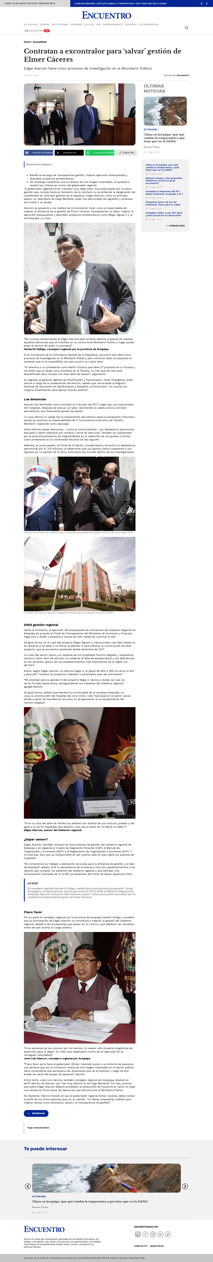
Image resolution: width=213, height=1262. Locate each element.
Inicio (27, 42)
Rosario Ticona (152, 147)
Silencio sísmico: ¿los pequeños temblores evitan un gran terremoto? (164, 181)
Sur (98, 24)
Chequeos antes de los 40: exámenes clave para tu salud (163, 203)
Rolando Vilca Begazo (39, 164)
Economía (76, 24)
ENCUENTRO (39, 30)
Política (89, 24)
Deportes (130, 24)
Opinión (44, 24)
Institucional (59, 24)
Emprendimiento (113, 24)
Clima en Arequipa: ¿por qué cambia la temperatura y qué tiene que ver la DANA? (121, 3)
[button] (201, 3)
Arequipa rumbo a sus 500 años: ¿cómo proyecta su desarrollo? (164, 214)
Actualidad (31, 24)
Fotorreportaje (149, 24)
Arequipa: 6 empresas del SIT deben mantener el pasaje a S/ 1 (164, 192)
